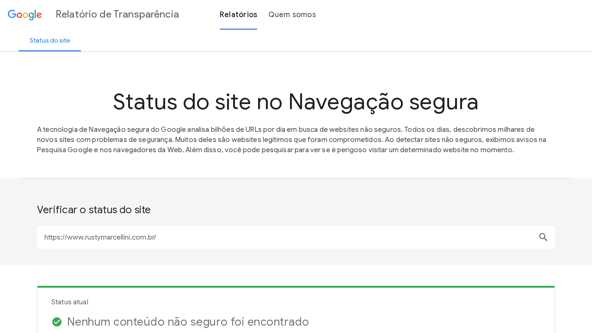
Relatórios (239, 14)
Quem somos (292, 14)
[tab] (49, 40)
